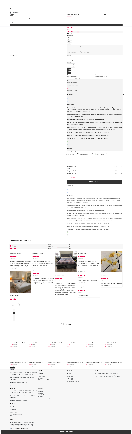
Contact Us (69, 375)
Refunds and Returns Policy (44, 379)
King (69, 43)
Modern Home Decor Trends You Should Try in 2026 (106, 375)
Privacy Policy (70, 376)
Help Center (40, 373)
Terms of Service (70, 378)
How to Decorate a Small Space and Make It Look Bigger (107, 376)
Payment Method (70, 379)
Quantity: (69, 55)
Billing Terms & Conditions (73, 381)
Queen (69, 41)
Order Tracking (41, 376)
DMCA (68, 383)
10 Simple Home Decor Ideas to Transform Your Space (107, 373)
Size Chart (40, 375)
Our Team (69, 373)
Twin (69, 37)
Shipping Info (41, 378)
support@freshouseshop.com (20, 382)
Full (68, 39)
